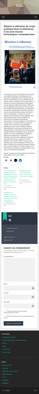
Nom (6, 284)
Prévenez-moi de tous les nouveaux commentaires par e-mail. (15, 311)
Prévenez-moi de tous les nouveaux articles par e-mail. (19, 316)
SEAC (19, 5)
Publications (10, 231)
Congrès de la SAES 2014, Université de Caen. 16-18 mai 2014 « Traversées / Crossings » (26, 174)
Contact (5, 368)
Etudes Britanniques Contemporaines (14, 340)
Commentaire (9, 256)
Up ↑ (35, 390)
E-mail (6, 293)
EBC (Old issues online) (10, 371)
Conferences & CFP (9, 337)
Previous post (11, 237)
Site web (6, 302)
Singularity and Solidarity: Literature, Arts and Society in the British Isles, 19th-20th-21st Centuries (10, 196)
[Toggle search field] (36, 17)
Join (4, 377)
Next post (9, 240)
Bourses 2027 (7, 365)
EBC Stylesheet (7, 374)
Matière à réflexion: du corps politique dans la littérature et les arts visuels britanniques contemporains (19, 30)
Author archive (10, 220)
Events (5, 343)
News (4, 346)
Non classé (6, 349)
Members (6, 383)
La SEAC (5, 380)
